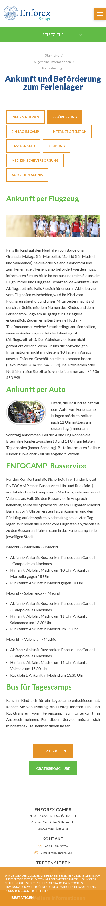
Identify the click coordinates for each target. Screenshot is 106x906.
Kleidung (56, 146)
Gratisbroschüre (53, 768)
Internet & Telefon (69, 131)
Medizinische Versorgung (35, 160)
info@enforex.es (61, 852)
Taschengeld (23, 146)
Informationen (25, 117)
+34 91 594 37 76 (56, 846)
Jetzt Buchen (53, 751)
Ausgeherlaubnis (27, 175)
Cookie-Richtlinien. (35, 890)
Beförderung (65, 117)
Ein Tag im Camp (25, 131)
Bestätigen (22, 898)
